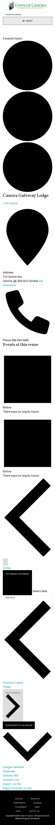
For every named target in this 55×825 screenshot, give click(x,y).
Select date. (40, 591)
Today (7, 568)
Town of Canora (27, 5)
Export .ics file (12, 784)
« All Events (10, 203)
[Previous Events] (27, 556)
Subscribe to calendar (18, 725)
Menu (29, 21)
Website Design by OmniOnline (27, 818)
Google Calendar (13, 767)
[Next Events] (5, 562)
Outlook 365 (10, 775)
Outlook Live (11, 779)
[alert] (27, 382)
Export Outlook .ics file (17, 788)
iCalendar (9, 771)
